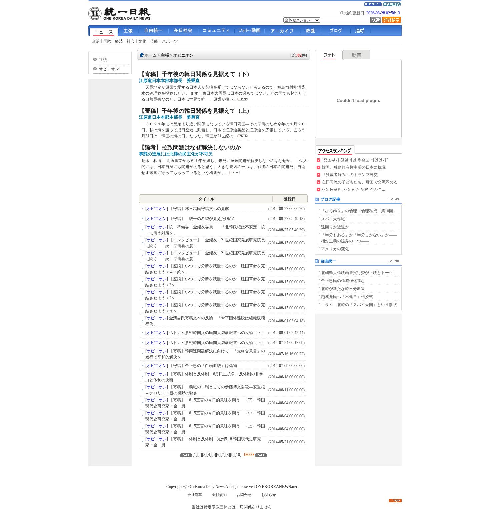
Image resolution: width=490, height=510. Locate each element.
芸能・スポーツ (164, 41)
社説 (103, 59)
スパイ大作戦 (333, 219)
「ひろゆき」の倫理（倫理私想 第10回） (359, 211)
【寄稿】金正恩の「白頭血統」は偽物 (202, 365)
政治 (96, 41)
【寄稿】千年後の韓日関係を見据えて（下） (195, 74)
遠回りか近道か (335, 227)
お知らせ (268, 495)
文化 (142, 41)
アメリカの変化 (335, 249)
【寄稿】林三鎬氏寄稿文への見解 (198, 208)
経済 (119, 41)
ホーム (151, 55)
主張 (165, 55)
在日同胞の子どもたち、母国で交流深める (360, 182)
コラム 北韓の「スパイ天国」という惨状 (359, 304)
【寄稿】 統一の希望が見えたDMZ (201, 218)
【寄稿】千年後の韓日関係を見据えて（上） (195, 111)
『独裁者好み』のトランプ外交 (350, 174)
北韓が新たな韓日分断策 (343, 288)
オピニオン (109, 69)
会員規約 (219, 495)
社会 (131, 41)
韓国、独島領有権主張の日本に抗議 (354, 167)
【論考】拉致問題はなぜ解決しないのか (190, 147)
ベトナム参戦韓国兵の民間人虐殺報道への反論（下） (216, 332)
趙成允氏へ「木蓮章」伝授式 (347, 296)
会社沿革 (194, 495)
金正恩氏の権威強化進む (343, 280)
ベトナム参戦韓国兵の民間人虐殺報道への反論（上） (216, 342)
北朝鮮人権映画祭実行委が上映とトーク (357, 272)
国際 (107, 41)
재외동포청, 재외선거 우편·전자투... (353, 189)
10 (238, 454)
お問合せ (244, 495)
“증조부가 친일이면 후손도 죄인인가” (355, 160)
